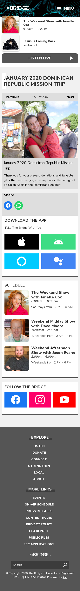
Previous (10, 97)
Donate (39, 453)
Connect (39, 459)
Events (39, 498)
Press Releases (39, 511)
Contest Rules (39, 518)
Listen (39, 446)
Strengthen (39, 466)
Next (68, 97)
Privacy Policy (39, 524)
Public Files (39, 537)
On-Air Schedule (39, 504)
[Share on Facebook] (8, 205)
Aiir (65, 577)
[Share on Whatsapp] (18, 205)
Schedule (14, 285)
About (39, 479)
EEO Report (39, 531)
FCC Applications (39, 544)
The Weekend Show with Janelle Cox (48, 23)
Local (39, 472)
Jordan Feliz (31, 45)
